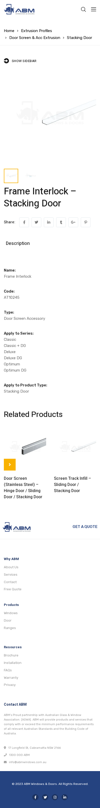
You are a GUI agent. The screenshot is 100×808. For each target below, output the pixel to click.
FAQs (8, 670)
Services (10, 574)
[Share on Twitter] (36, 222)
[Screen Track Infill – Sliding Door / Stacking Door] (75, 448)
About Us (11, 567)
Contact (10, 582)
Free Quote (13, 589)
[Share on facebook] (24, 222)
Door (8, 620)
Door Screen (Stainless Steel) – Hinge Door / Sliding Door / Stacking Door (23, 487)
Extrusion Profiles (36, 30)
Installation (13, 663)
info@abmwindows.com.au (26, 762)
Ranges (10, 628)
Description (18, 243)
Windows (11, 613)
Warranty (11, 678)
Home (9, 30)
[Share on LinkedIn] (49, 222)
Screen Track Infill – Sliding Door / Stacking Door (72, 484)
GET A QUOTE (85, 526)
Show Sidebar (24, 60)
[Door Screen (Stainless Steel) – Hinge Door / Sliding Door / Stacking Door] (25, 448)
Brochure (11, 655)
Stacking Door (79, 37)
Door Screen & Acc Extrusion (34, 37)
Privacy (10, 685)
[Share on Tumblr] (61, 222)
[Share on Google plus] (73, 222)
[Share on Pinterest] (86, 222)
